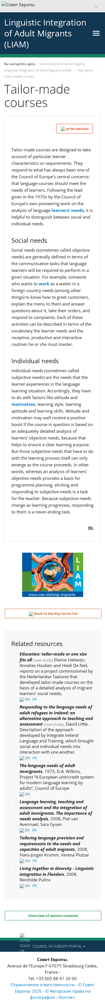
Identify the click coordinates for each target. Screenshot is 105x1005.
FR (34, 699)
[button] (52, 6)
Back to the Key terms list (55, 613)
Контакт (67, 997)
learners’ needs (68, 210)
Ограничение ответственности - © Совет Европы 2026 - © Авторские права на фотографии (52, 991)
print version (76, 128)
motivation (23, 404)
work (44, 283)
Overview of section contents (53, 915)
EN (27, 699)
